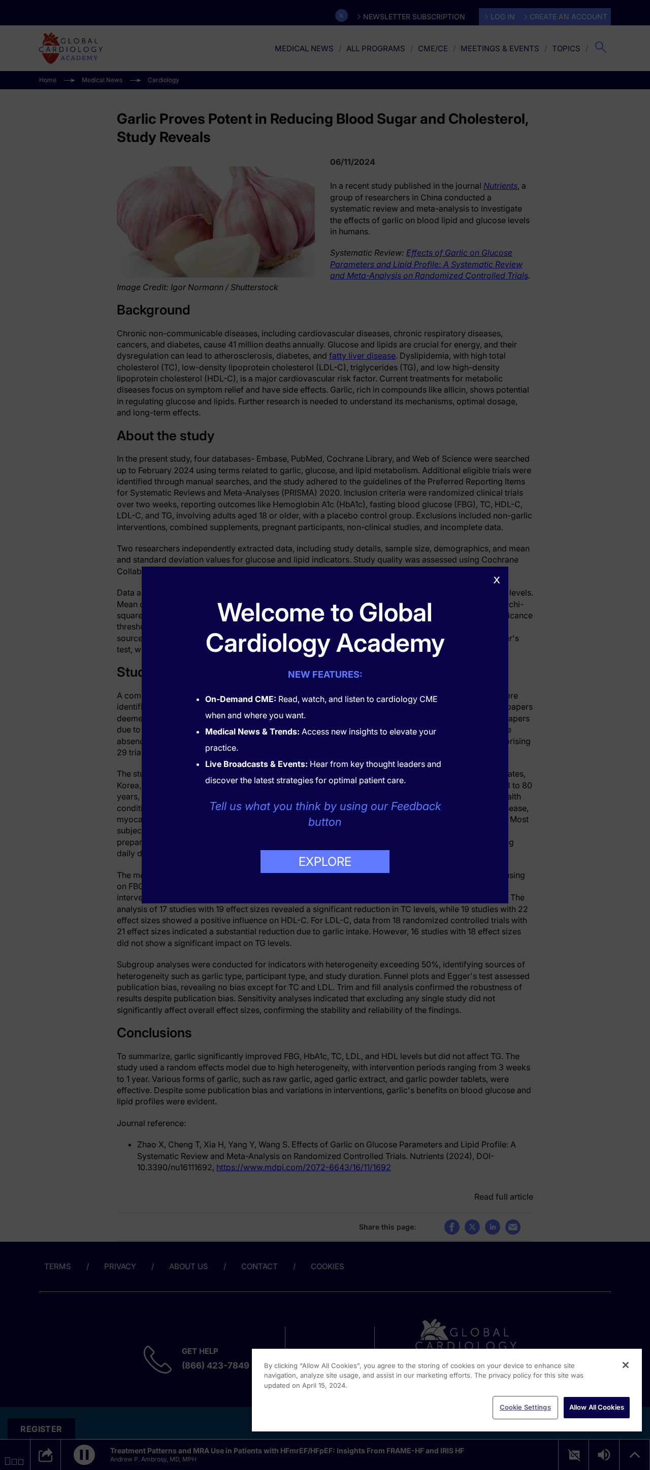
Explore (325, 861)
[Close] (625, 1365)
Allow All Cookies (596, 1407)
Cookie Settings (525, 1407)
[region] (447, 1390)
